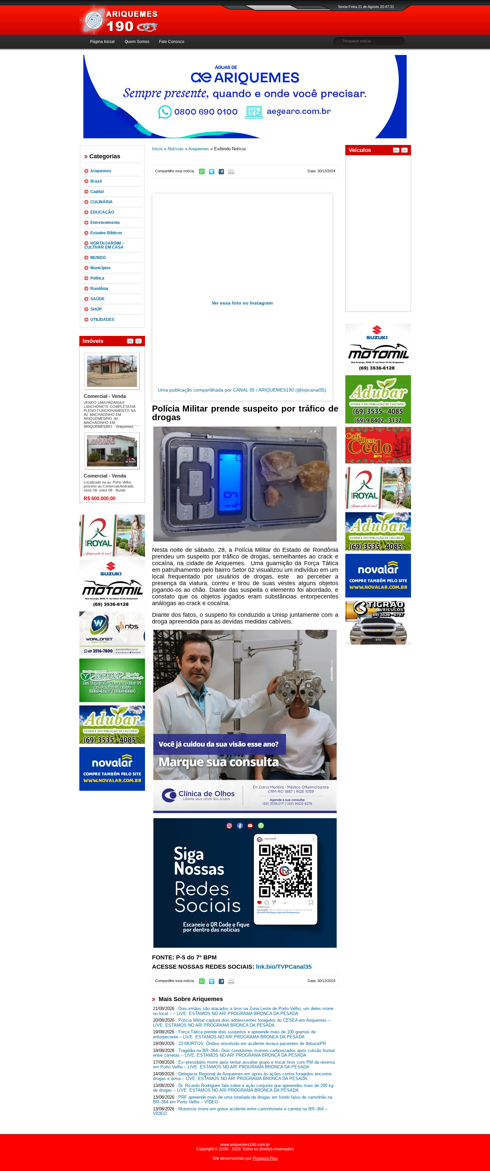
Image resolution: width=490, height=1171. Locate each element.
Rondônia (99, 288)
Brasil (96, 181)
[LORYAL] (112, 555)
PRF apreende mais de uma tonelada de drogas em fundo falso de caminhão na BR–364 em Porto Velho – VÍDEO (242, 1100)
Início (157, 148)
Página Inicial (102, 41)
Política (97, 278)
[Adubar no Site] (378, 549)
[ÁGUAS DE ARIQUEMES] (245, 137)
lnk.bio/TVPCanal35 (284, 966)
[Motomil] (112, 606)
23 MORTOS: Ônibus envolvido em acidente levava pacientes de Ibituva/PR (252, 1043)
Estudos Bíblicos (106, 233)
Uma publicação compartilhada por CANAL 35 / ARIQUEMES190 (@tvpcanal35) (242, 390)
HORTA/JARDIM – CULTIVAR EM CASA (104, 245)
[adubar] (112, 742)
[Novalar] (112, 789)
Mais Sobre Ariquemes (191, 999)
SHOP (96, 309)
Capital (97, 191)
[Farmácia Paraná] (112, 700)
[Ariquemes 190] (119, 33)
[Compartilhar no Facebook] (223, 173)
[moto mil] (378, 370)
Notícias (176, 148)
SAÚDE (97, 299)
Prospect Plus (265, 1158)
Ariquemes (100, 171)
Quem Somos (137, 41)
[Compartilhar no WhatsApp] (203, 173)
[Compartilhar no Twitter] (213, 173)
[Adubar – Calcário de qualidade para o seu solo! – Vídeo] (378, 422)
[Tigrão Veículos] (378, 643)
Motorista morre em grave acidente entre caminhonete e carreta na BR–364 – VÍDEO (240, 1111)
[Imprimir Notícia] (232, 173)
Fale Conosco (171, 41)
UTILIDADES (102, 319)
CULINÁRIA (101, 202)
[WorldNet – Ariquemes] (112, 653)
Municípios (100, 268)
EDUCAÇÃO (102, 212)
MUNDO (98, 257)
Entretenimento (105, 222)
